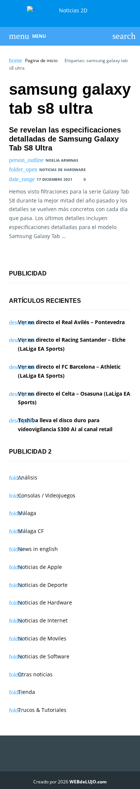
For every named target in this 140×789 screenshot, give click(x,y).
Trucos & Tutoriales (42, 709)
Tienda (26, 691)
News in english (38, 548)
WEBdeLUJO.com (88, 782)
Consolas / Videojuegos (46, 495)
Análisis (27, 477)
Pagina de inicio (41, 61)
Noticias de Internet (43, 620)
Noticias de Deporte (43, 584)
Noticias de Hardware (62, 169)
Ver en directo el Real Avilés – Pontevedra (71, 322)
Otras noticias (35, 674)
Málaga (27, 513)
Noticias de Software (43, 656)
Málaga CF (31, 530)
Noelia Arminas (62, 160)
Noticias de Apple (40, 566)
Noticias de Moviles (42, 638)
